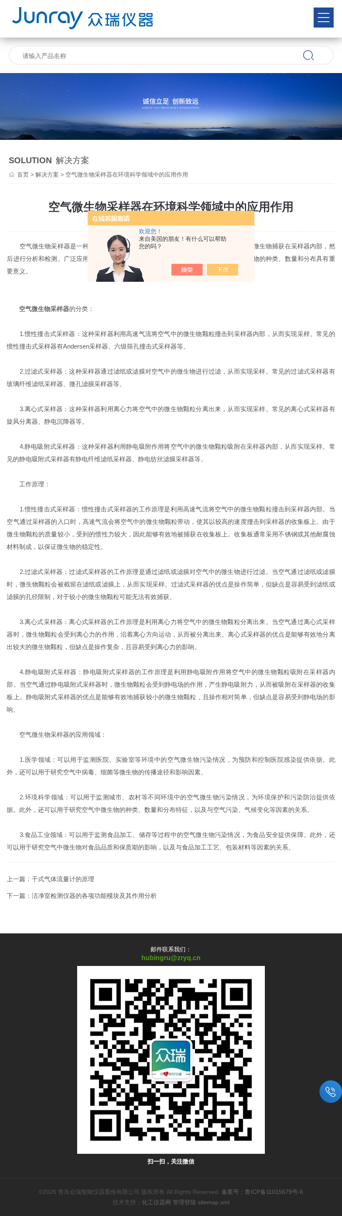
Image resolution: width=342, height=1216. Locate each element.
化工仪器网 (156, 1202)
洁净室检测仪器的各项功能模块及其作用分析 (94, 895)
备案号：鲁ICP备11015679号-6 (262, 1191)
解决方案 (47, 174)
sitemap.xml (213, 1202)
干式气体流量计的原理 (63, 878)
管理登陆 (184, 1202)
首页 (23, 174)
